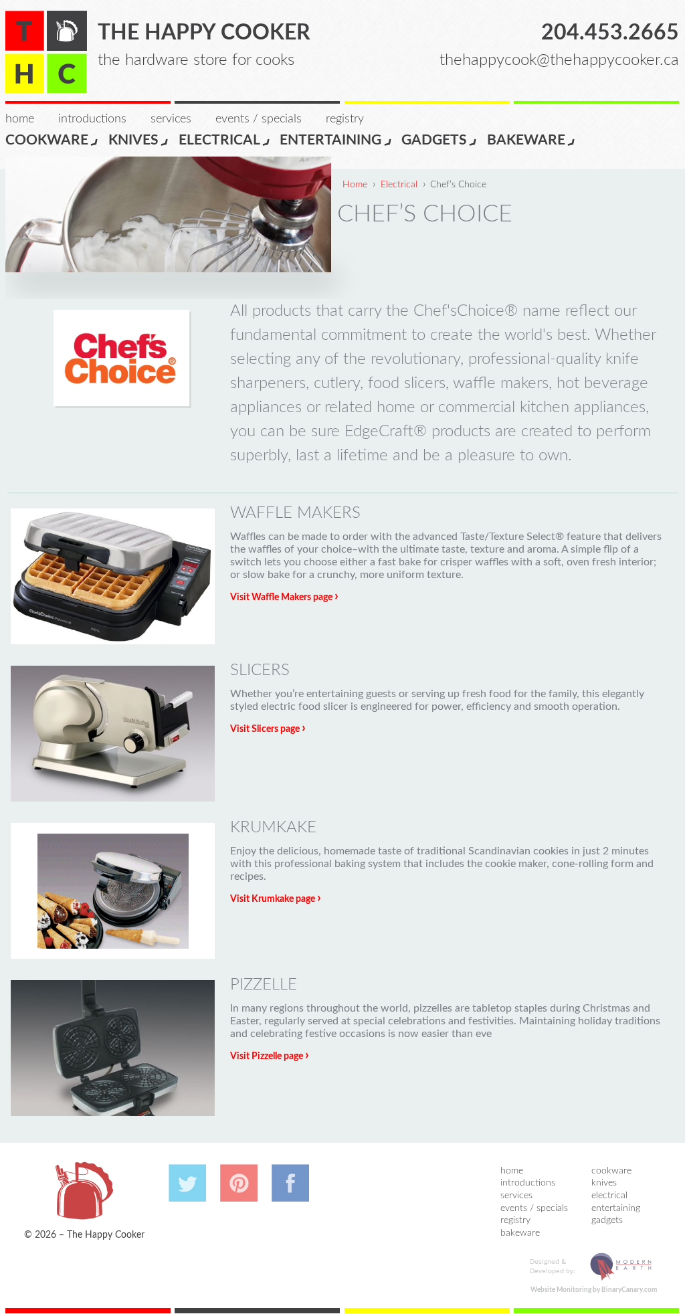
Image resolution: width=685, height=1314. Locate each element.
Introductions (92, 119)
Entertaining (330, 140)
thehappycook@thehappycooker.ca (559, 60)
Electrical (219, 140)
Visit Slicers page (268, 729)
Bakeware (526, 140)
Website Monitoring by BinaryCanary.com (593, 1290)
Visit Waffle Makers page (284, 597)
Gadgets (434, 140)
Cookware (46, 140)
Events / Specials (258, 119)
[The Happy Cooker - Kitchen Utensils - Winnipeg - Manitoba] (46, 52)
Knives (133, 140)
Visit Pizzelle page (269, 1056)
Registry (345, 119)
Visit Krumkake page (275, 899)
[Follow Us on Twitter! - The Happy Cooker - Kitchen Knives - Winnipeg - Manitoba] (187, 1195)
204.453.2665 (610, 32)
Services (171, 119)
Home (19, 119)
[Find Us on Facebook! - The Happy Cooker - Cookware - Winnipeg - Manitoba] (290, 1195)
